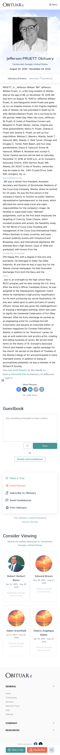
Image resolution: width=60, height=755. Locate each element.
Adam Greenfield (16, 630)
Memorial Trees (12, 706)
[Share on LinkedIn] (30, 389)
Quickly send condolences (30, 459)
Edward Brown (44, 576)
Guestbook (47, 78)
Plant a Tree (17, 750)
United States (34, 545)
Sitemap (9, 714)
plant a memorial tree (14, 374)
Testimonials (11, 697)
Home (8, 693)
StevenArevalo (30, 521)
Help (8, 710)
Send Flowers (18, 485)
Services (9, 702)
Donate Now (39, 750)
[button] (30, 686)
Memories (34, 78)
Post (45, 445)
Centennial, (46, 541)
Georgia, (22, 545)
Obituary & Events (17, 78)
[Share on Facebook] (18, 389)
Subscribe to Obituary (23, 493)
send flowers (20, 370)
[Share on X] (24, 389)
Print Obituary (18, 507)
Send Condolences (20, 500)
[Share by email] (35, 389)
